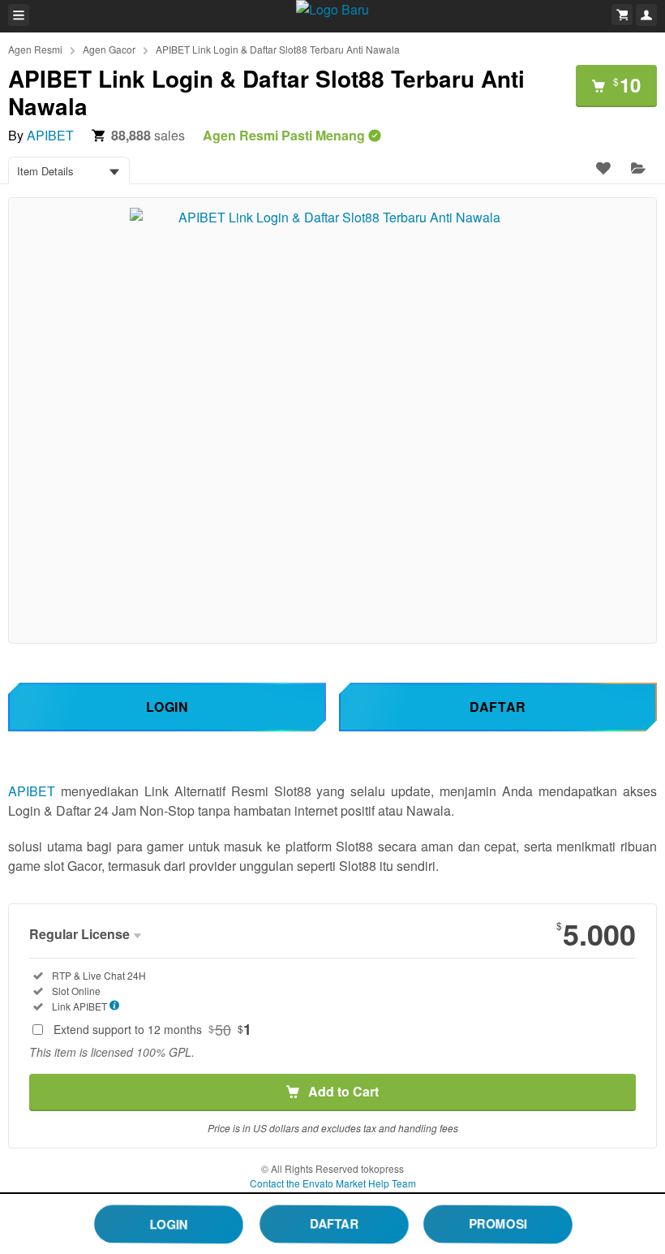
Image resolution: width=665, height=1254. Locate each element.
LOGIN (168, 1223)
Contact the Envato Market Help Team (333, 1183)
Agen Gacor (109, 49)
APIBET (50, 135)
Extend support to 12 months (152, 1029)
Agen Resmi (35, 49)
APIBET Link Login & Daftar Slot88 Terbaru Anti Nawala (278, 49)
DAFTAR (333, 1223)
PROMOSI (498, 1223)
